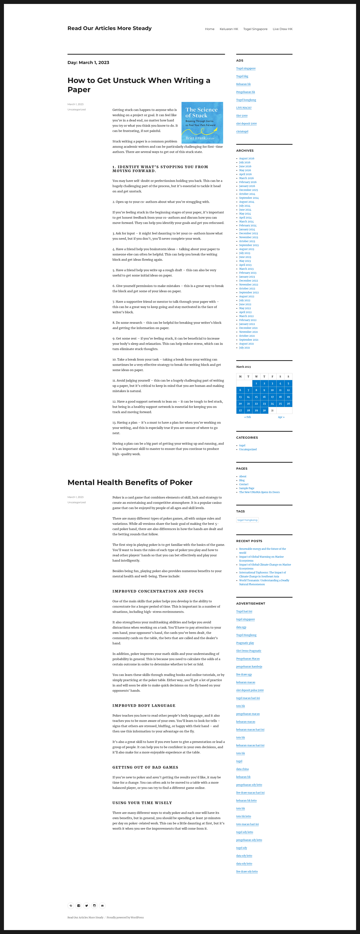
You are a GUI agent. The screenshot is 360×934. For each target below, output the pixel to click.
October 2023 (247, 241)
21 (248, 403)
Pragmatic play (245, 643)
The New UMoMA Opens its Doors (259, 492)
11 (280, 390)
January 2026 (247, 186)
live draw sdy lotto (247, 871)
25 (280, 403)
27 (240, 410)
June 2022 (245, 304)
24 (272, 403)
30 (264, 410)
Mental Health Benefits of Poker (130, 482)
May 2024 (245, 213)
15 (256, 396)
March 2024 (246, 221)
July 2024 (244, 205)
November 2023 (248, 237)
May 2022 (245, 308)
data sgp (241, 627)
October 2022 (247, 288)
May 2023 (245, 261)
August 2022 (246, 296)
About (242, 476)
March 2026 (246, 178)
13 (240, 396)
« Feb (247, 417)
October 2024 (247, 194)
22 (256, 403)
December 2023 (248, 233)
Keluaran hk (243, 84)
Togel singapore (246, 68)
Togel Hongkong (246, 635)
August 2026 (246, 158)
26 (288, 403)
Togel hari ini (244, 611)
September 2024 (249, 198)
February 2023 (247, 272)
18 (280, 396)
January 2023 (247, 276)
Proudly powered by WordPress (125, 917)
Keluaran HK (229, 29)
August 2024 (246, 201)
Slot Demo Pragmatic (248, 650)
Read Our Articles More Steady (110, 28)
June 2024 (245, 209)
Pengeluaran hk (245, 92)
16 (264, 396)
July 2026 (244, 162)
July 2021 (244, 347)
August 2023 (246, 249)
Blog (242, 480)
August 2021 (246, 343)
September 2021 (248, 339)
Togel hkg (242, 76)
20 (240, 403)
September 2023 (249, 245)
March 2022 (246, 316)
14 (248, 396)
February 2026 (248, 182)
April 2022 (245, 312)
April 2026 (245, 174)
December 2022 (248, 280)
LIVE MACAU (244, 107)
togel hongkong (247, 519)
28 (248, 410)
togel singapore (245, 619)
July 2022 (244, 300)
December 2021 (248, 328)
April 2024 (245, 217)
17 (272, 396)
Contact (243, 484)
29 (256, 410)
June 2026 (245, 166)
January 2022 (247, 324)
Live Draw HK (282, 29)
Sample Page (246, 488)
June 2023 (245, 257)
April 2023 (245, 265)
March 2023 (246, 268)
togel (242, 445)
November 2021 (248, 332)
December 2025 (248, 190)
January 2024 (247, 229)
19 (288, 396)
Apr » (281, 417)
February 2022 (247, 320)
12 (288, 390)
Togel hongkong (246, 100)
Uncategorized (77, 109)
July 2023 (244, 253)
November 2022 (248, 284)
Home (209, 29)
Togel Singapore (255, 29)
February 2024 (247, 225)
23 (264, 403)
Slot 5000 (242, 115)
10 (272, 390)
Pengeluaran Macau (248, 658)
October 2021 (247, 335)
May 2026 (245, 170)
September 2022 (249, 292)
